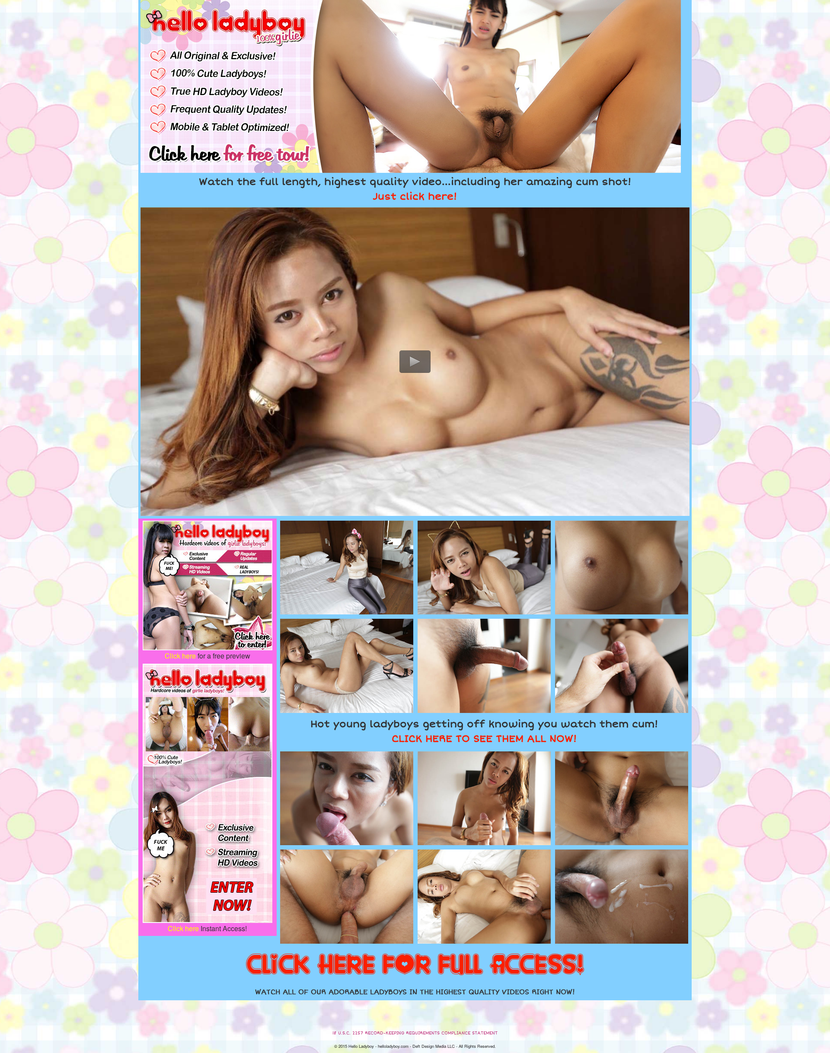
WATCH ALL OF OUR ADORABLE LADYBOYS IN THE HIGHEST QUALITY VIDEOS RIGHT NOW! (415, 992)
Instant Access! (207, 928)
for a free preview (207, 656)
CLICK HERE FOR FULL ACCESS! (415, 965)
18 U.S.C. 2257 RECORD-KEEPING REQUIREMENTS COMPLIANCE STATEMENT (415, 1033)
